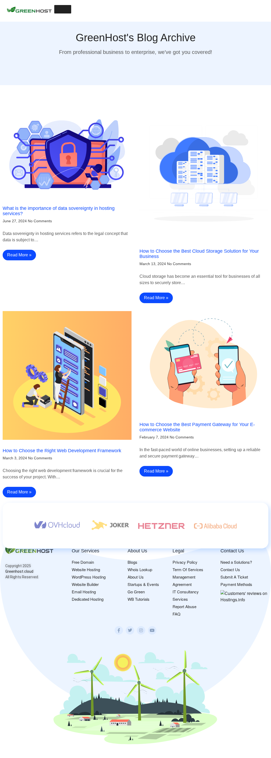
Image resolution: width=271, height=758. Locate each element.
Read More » (19, 255)
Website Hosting (86, 569)
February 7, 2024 (154, 437)
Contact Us (230, 569)
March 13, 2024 (152, 264)
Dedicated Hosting (87, 599)
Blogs (132, 562)
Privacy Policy (185, 562)
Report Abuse (184, 606)
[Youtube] (152, 630)
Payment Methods (236, 584)
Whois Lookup (140, 569)
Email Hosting (84, 591)
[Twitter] (130, 630)
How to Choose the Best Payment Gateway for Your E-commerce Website (197, 427)
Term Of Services (188, 569)
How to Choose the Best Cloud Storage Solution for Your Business (199, 253)
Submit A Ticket (234, 577)
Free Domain (83, 562)
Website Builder (85, 584)
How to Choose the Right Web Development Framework (62, 450)
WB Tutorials (139, 599)
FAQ (176, 614)
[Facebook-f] (119, 630)
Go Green (136, 591)
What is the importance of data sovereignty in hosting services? (59, 211)
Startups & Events (143, 584)
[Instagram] (141, 630)
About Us (136, 577)
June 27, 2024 (15, 221)
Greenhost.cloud (19, 571)
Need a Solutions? (236, 562)
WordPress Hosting (89, 577)
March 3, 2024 (15, 458)
